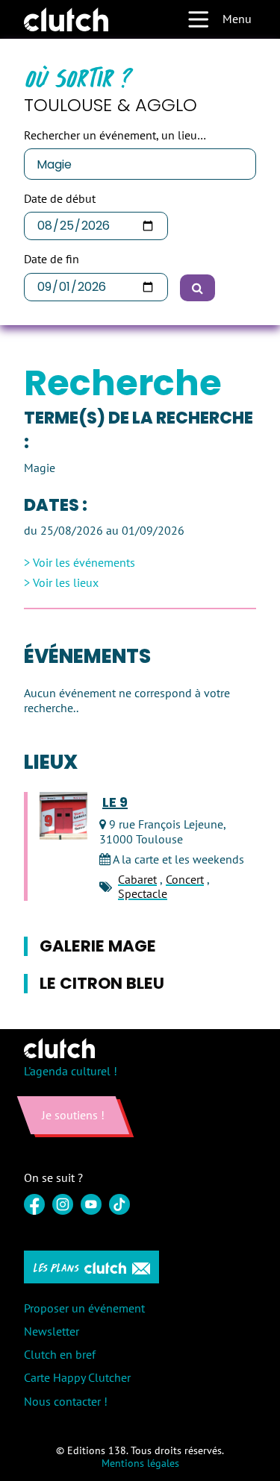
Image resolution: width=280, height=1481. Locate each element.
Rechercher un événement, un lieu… (115, 135)
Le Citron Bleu (102, 983)
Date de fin (51, 259)
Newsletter (51, 1331)
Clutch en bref (60, 1354)
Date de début (60, 199)
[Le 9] (63, 816)
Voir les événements (84, 563)
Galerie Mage (98, 946)
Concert (185, 879)
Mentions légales (140, 1463)
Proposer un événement (84, 1308)
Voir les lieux (66, 583)
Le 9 (115, 802)
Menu (237, 18)
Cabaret (137, 879)
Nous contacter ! (66, 1401)
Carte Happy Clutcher (77, 1377)
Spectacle (142, 893)
